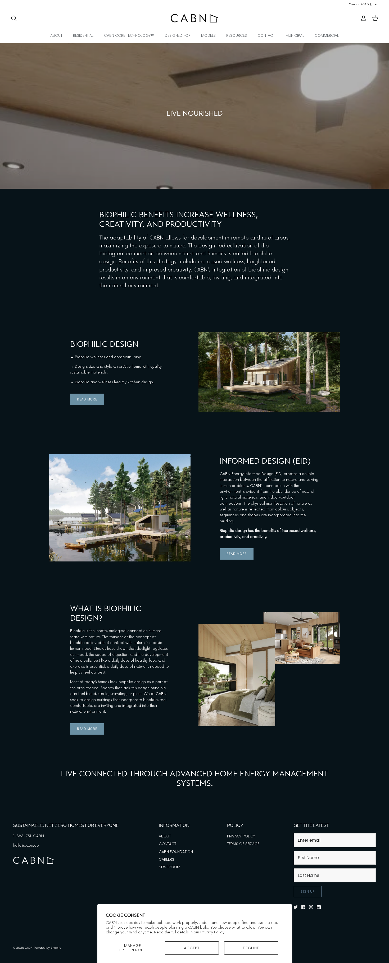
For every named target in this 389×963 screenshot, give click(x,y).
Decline (251, 948)
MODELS (208, 35)
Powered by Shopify (47, 948)
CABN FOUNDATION (176, 851)
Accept (192, 948)
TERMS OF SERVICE (243, 843)
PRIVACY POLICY (241, 836)
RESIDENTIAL (83, 35)
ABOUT (56, 35)
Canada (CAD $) (361, 4)
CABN (29, 948)
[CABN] (194, 18)
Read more (87, 399)
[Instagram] (27, 4)
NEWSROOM (169, 867)
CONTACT (266, 35)
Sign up (308, 891)
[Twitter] (13, 4)
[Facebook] (20, 4)
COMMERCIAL (327, 35)
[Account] (362, 18)
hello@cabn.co (26, 845)
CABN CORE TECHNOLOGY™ (129, 35)
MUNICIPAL (295, 35)
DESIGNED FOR (178, 35)
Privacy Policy (212, 932)
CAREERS (166, 859)
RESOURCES (236, 35)
